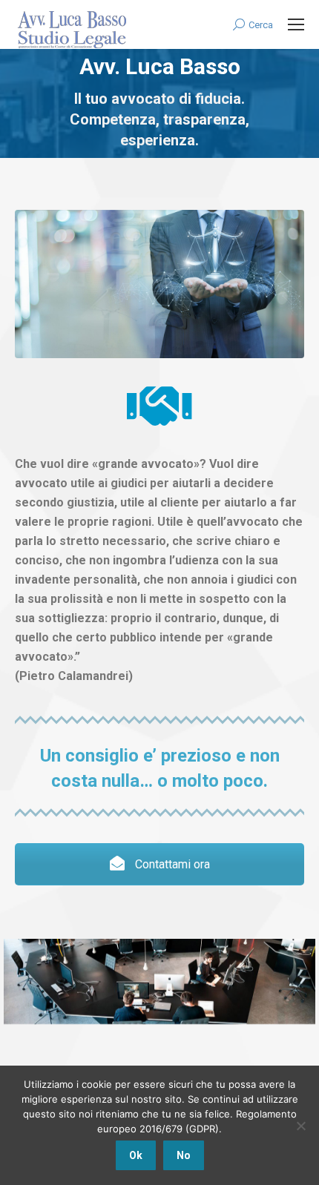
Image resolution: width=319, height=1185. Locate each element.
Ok (135, 1155)
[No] (300, 1125)
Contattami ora (171, 864)
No (184, 1155)
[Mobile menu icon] (296, 24)
